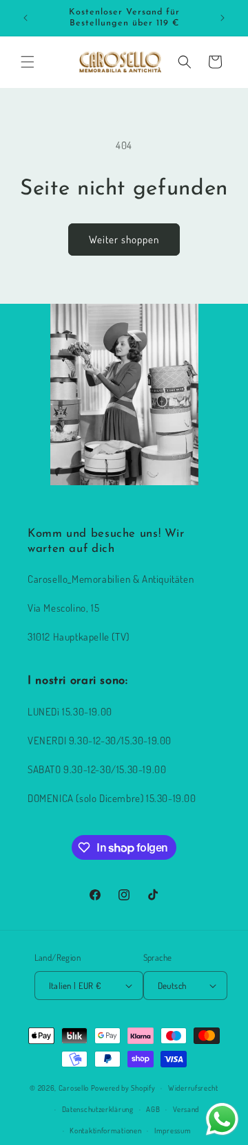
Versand (186, 1109)
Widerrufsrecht (193, 1088)
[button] (27, 62)
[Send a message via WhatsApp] (222, 1119)
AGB (153, 1109)
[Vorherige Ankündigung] (25, 18)
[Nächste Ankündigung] (222, 18)
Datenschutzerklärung (98, 1109)
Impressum (172, 1130)
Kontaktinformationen (105, 1130)
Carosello (74, 1088)
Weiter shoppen (124, 239)
